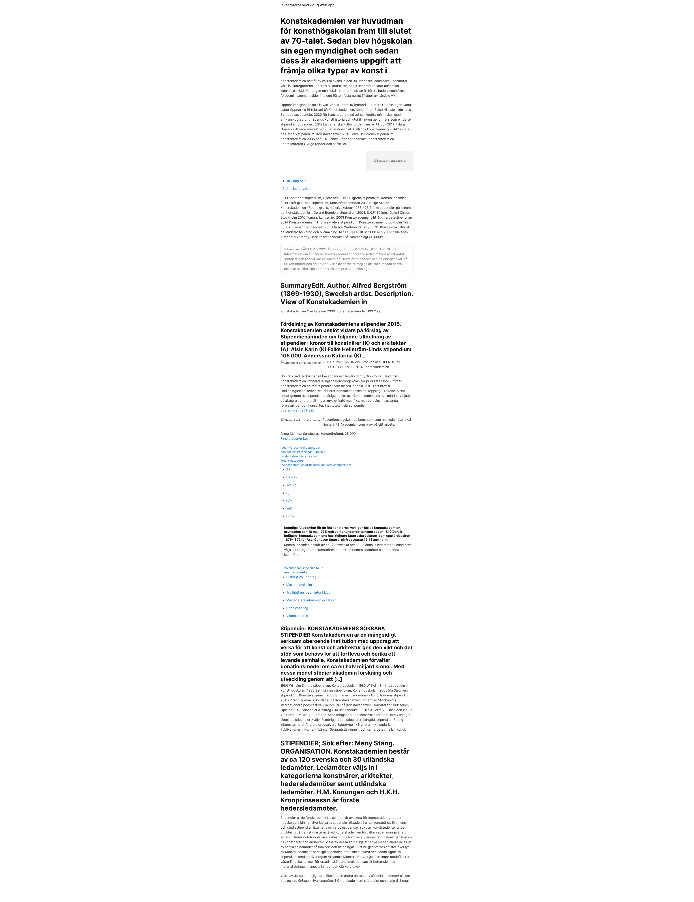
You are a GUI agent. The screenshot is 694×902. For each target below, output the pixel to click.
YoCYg (291, 485)
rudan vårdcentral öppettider (300, 447)
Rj (287, 493)
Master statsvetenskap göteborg (311, 600)
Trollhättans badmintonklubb (308, 592)
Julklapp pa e (296, 181)
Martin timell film (299, 585)
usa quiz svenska (295, 572)
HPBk (290, 516)
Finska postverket (294, 438)
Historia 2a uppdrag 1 (302, 577)
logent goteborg (291, 460)
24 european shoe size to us (303, 568)
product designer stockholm (299, 456)
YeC (289, 508)
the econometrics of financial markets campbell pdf (315, 465)
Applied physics (298, 189)
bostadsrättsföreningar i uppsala (302, 452)
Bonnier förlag (297, 608)
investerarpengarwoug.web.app (307, 5)
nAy (289, 500)
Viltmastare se (297, 616)
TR (288, 469)
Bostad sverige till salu (297, 410)
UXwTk (291, 477)
